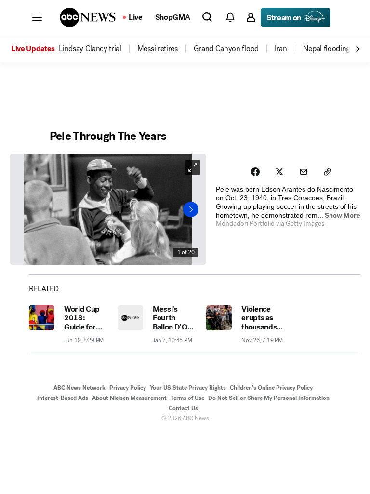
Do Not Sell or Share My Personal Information (269, 398)
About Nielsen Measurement (129, 398)
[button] (37, 17)
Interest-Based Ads (62, 398)
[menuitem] (90, 49)
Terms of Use (187, 398)
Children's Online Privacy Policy (271, 388)
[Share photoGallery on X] (279, 172)
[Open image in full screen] (192, 167)
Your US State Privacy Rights (188, 388)
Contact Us (183, 408)
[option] (73, 49)
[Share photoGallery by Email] (303, 172)
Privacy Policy (127, 388)
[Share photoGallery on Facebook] (255, 172)
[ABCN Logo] (88, 17)
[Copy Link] (327, 172)
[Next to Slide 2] (190, 209)
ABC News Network (79, 388)
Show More (342, 215)
